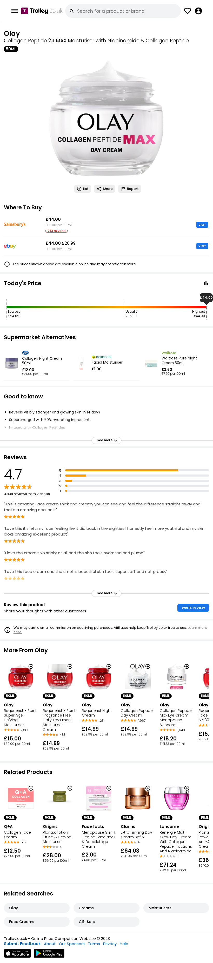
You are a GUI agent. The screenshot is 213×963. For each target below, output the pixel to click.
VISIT (202, 225)
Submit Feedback (22, 943)
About (50, 943)
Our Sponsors (72, 943)
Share (108, 188)
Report (133, 188)
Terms (94, 943)
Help (124, 943)
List (86, 188)
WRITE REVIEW (193, 608)
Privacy (110, 943)
